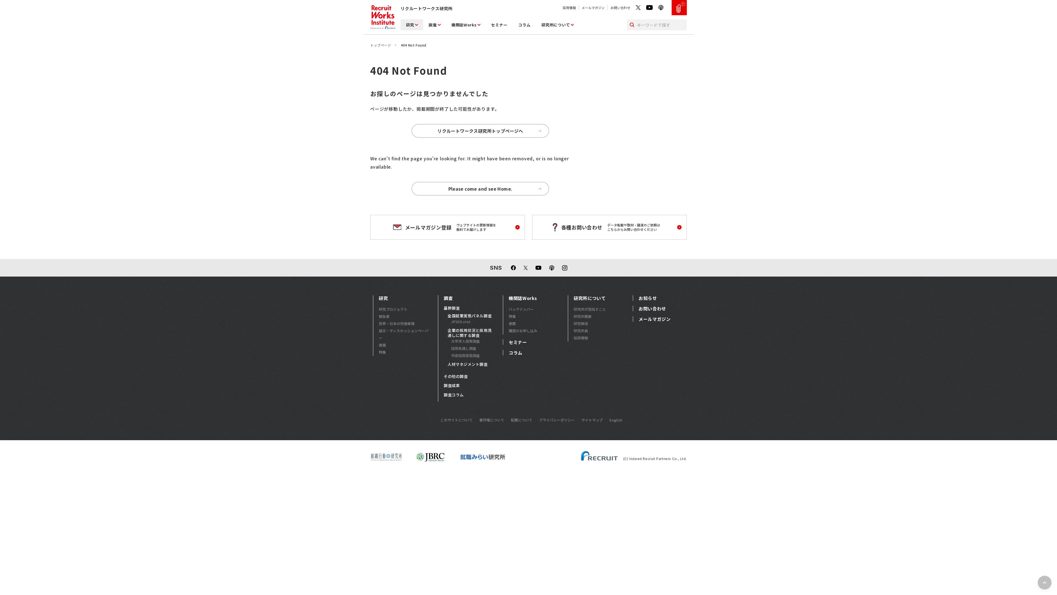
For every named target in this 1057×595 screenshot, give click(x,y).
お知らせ (648, 298)
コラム (524, 25)
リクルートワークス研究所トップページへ (480, 131)
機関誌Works (464, 25)
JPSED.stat (460, 321)
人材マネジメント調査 (468, 364)
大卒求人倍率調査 (465, 341)
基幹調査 (452, 308)
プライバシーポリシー (557, 420)
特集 (382, 352)
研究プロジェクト (393, 309)
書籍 (382, 345)
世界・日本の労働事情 (397, 323)
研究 (410, 25)
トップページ (380, 45)
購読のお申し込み (523, 330)
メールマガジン (593, 7)
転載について (521, 420)
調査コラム (454, 395)
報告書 (384, 316)
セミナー (499, 25)
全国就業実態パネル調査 (470, 315)
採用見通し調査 (463, 348)
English (615, 420)
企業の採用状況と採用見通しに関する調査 (470, 333)
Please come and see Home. (480, 188)
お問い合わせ (620, 7)
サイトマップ (592, 420)
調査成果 (452, 385)
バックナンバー (521, 309)
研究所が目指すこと (590, 309)
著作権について (491, 420)
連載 (512, 323)
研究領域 (581, 323)
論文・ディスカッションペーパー (404, 334)
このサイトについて (456, 420)
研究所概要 (583, 316)
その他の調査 (456, 376)
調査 (433, 25)
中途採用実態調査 (465, 355)
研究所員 (581, 330)
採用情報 (569, 7)
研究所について (555, 25)
